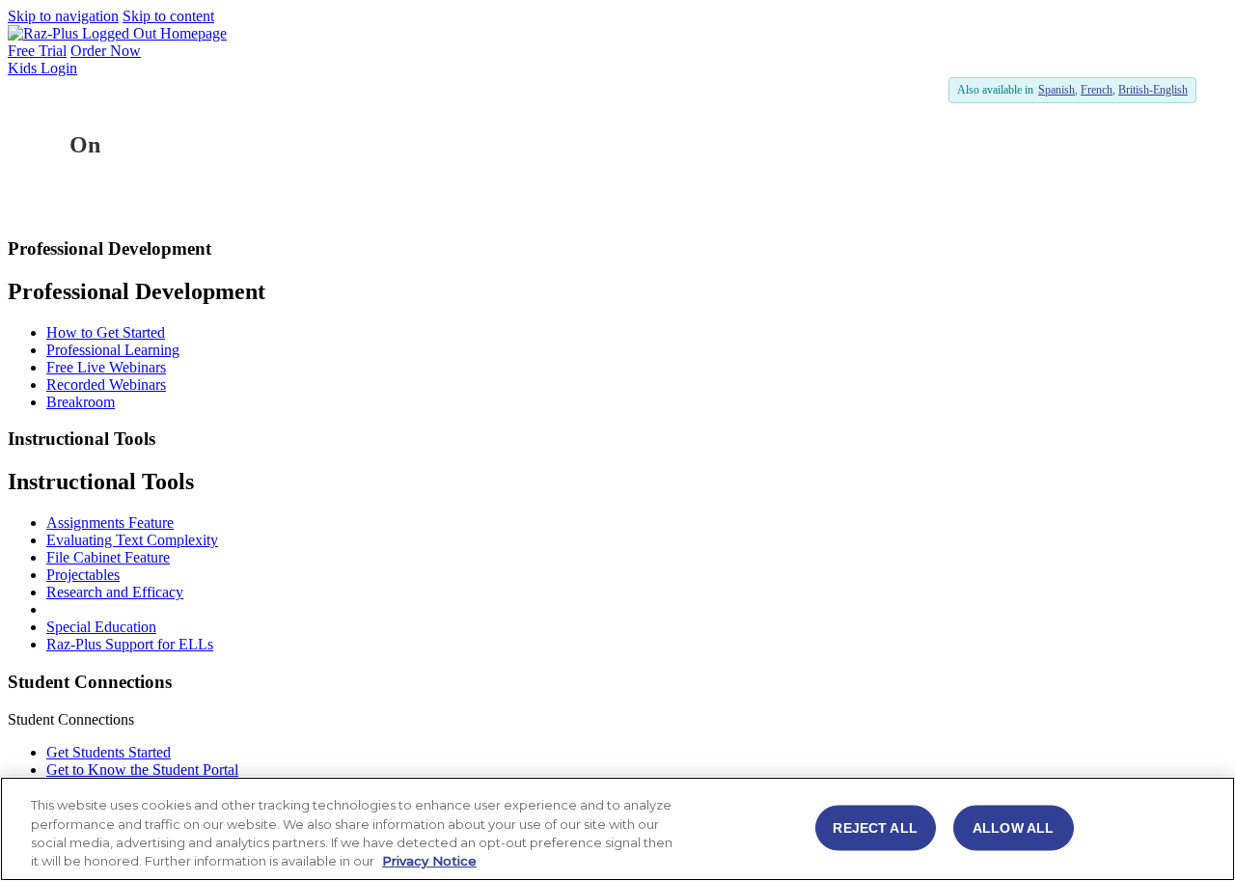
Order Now (105, 50)
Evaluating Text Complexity (132, 540)
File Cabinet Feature (108, 557)
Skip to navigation (63, 16)
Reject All (875, 827)
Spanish (1056, 89)
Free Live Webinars (106, 367)
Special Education (101, 627)
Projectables (83, 574)
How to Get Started (105, 332)
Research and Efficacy (114, 592)
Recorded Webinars (106, 384)
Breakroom (80, 402)
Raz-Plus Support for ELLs (129, 644)
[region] (617, 829)
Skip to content (168, 16)
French (1096, 89)
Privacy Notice (429, 860)
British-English (1153, 89)
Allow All (1013, 827)
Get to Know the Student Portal (142, 769)
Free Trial (37, 50)
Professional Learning (112, 350)
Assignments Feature (110, 522)
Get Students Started (108, 752)
